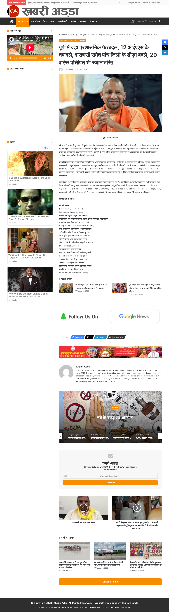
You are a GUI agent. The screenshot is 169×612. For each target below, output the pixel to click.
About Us (43, 607)
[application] (30, 48)
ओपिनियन (110, 407)
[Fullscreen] (49, 58)
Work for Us (67, 607)
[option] (110, 417)
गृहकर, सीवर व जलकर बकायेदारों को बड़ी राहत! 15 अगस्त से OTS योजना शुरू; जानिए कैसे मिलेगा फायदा (64, 2)
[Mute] (45, 58)
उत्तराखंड (34, 21)
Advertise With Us (81, 607)
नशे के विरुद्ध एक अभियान (110, 417)
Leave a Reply (110, 581)
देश (44, 21)
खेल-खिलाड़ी (62, 21)
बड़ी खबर (73, 40)
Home (63, 35)
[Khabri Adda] (43, 11)
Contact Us (125, 607)
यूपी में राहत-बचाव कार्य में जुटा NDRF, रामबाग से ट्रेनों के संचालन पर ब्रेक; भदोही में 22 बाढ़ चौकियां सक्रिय (145, 287)
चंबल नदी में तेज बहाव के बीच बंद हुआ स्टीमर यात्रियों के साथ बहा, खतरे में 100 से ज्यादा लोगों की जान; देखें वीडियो (74, 564)
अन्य (93, 21)
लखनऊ (82, 40)
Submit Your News (151, 2)
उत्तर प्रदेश (22, 21)
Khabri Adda (68, 70)
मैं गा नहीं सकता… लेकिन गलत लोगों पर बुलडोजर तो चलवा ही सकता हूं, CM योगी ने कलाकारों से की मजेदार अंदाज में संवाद (145, 564)
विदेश (52, 21)
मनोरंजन (83, 21)
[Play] (10, 58)
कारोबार (73, 21)
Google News (134, 2)
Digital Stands (130, 603)
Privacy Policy (54, 607)
